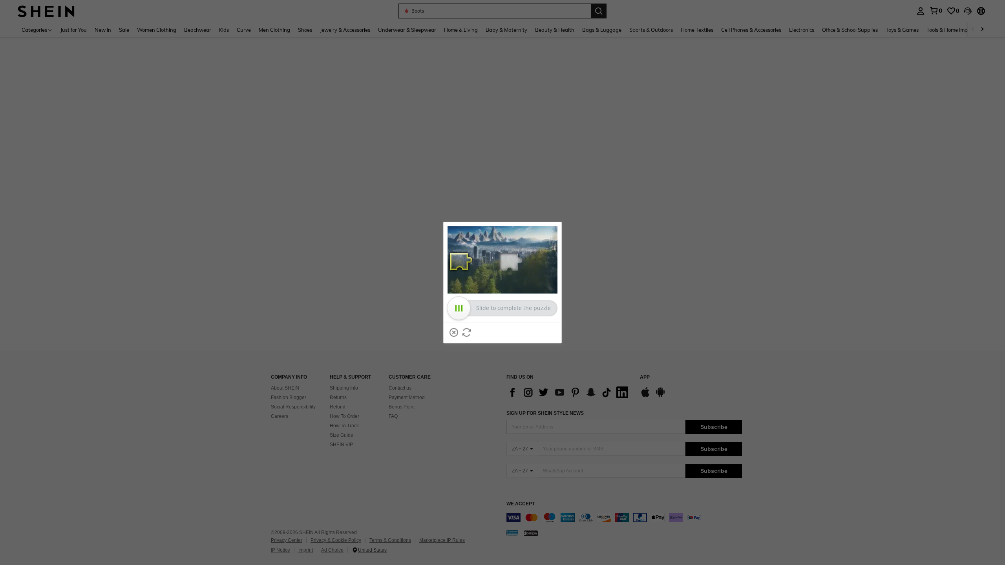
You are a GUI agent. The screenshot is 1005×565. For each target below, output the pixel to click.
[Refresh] (466, 332)
